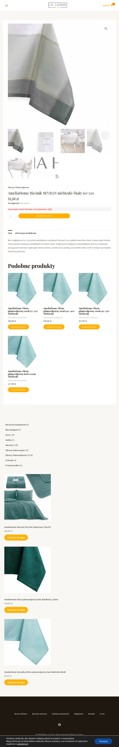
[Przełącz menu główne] (6, 5)
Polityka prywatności (60, 713)
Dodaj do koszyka (16, 537)
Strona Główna (20, 713)
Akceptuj (103, 741)
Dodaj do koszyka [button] (18, 327)
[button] (106, 28)
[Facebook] (59, 724)
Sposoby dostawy (39, 713)
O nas (102, 713)
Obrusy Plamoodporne (18, 187)
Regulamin (78, 713)
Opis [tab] (10, 233)
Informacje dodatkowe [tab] (25, 233)
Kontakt (91, 713)
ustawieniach (22, 744)
